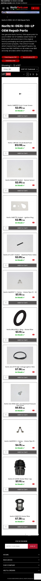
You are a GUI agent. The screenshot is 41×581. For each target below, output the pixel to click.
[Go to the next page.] (36, 74)
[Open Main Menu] (3, 8)
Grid (8, 74)
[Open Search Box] (8, 8)
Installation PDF (10, 61)
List (3, 74)
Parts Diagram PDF (11, 57)
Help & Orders (9, 570)
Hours (6, 555)
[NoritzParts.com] (19, 8)
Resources (7, 560)
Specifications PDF (29, 57)
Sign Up (32, 546)
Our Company (9, 565)
